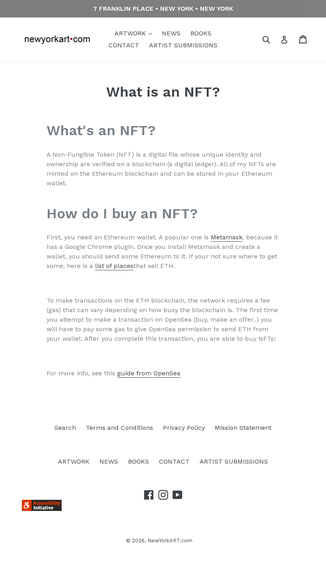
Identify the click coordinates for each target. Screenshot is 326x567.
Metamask (227, 237)
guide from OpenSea (148, 373)
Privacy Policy (184, 427)
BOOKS (201, 33)
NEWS (171, 33)
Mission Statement (243, 427)
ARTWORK (131, 33)
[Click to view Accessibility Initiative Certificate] (42, 509)
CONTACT (124, 45)
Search (65, 427)
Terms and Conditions (119, 427)
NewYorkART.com (169, 541)
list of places (114, 266)
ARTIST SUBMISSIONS (183, 45)
